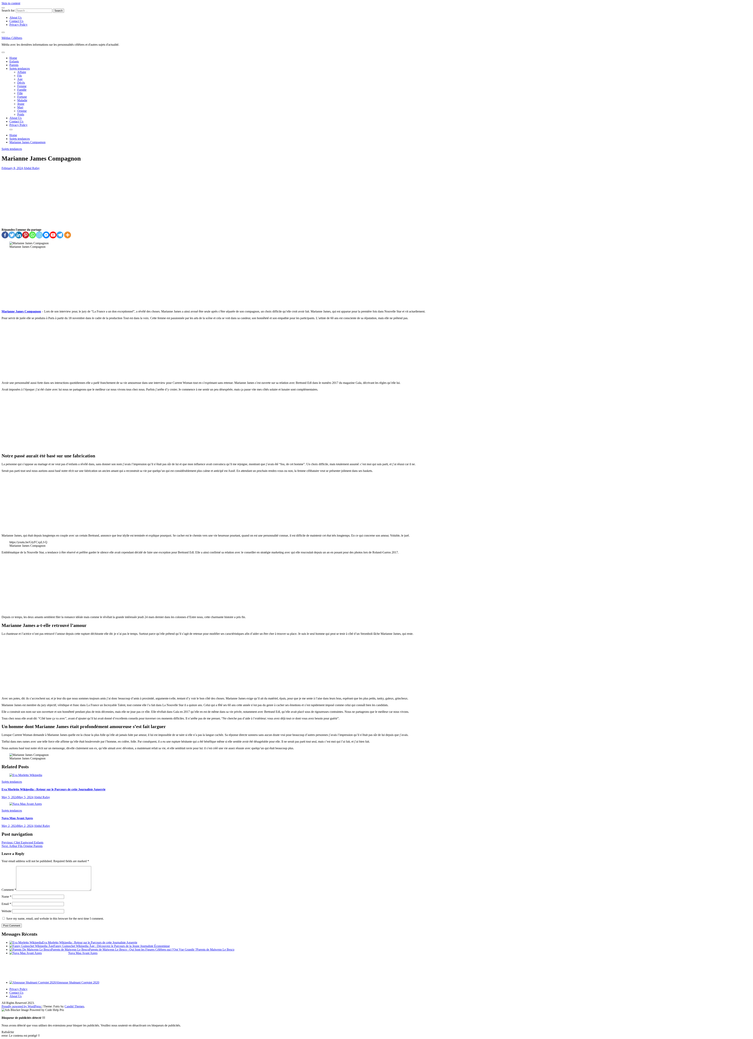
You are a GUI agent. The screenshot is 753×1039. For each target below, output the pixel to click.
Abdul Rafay (32, 168)
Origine (22, 111)
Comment (9, 889)
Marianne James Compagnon (21, 311)
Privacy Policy (18, 24)
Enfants (14, 61)
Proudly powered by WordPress (22, 1006)
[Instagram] (39, 235)
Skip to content (11, 3)
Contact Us (16, 21)
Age (20, 79)
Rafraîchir (8, 1032)
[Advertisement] (376, 199)
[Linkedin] (18, 235)
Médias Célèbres (12, 38)
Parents (13, 65)
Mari (20, 107)
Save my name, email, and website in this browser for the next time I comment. (55, 918)
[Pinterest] (25, 235)
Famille (21, 89)
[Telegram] (59, 235)
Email (6, 903)
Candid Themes (74, 1006)
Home (13, 58)
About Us (15, 17)
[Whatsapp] (32, 235)
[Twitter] (11, 235)
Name (6, 896)
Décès (21, 82)
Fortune (22, 96)
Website (6, 911)
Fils (19, 75)
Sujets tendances (19, 68)
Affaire (21, 72)
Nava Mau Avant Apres (17, 818)
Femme (21, 86)
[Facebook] (5, 235)
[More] (67, 235)
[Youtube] (53, 235)
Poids (20, 114)
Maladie (22, 100)
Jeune (20, 103)
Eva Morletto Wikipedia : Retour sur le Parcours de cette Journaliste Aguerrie (53, 789)
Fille (20, 93)
